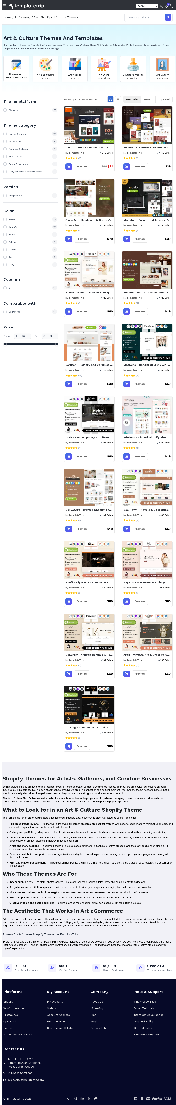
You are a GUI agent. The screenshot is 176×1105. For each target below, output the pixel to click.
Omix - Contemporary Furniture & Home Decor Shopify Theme (89, 437)
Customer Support (146, 1034)
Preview (81, 166)
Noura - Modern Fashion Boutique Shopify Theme (89, 292)
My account (55, 1001)
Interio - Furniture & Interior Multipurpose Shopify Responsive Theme (147, 147)
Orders (51, 1008)
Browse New (16, 74)
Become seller (56, 1021)
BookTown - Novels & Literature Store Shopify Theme (147, 509)
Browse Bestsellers (16, 77)
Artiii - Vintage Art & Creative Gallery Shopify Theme (147, 654)
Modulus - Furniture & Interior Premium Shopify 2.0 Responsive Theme (147, 220)
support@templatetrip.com (26, 1080)
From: (6, 336)
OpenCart (9, 1021)
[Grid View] (110, 99)
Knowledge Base (145, 1001)
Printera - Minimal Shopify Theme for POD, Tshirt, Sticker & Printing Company (147, 437)
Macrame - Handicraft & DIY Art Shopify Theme (147, 364)
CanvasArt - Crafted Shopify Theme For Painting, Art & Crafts (89, 509)
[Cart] (171, 6)
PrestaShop (11, 1014)
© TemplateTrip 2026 (17, 1098)
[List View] (118, 99)
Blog (93, 1014)
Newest (148, 99)
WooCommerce (13, 1008)
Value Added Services (17, 1034)
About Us (97, 1001)
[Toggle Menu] (4, 6)
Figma (7, 1028)
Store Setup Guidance (148, 1014)
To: (36, 336)
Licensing (97, 1008)
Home (7, 17)
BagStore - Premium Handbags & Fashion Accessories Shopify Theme (147, 582)
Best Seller (132, 99)
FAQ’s (94, 1021)
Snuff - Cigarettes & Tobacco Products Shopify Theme (89, 582)
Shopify (8, 1001)
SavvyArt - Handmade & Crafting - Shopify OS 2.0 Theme (89, 220)
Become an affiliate (60, 1028)
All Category (23, 17)
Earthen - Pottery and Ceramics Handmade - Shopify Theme (89, 364)
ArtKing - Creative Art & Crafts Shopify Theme (89, 727)
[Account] (161, 6)
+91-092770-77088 (20, 1073)
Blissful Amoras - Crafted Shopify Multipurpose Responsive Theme (147, 292)
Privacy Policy (100, 1028)
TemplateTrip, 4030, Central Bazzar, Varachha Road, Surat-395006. (24, 1062)
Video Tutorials (144, 1008)
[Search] (168, 17)
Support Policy (144, 1021)
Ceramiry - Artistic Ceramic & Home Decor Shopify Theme (89, 654)
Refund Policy (143, 1028)
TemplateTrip (76, 153)
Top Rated (164, 99)
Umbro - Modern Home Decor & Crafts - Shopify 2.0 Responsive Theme (89, 147)
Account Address (58, 1014)
